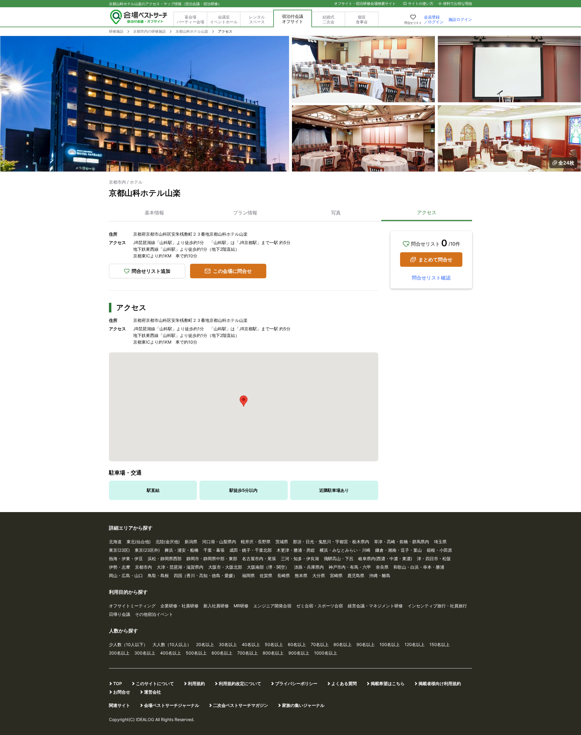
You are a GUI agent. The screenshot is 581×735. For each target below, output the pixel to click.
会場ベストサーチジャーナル (171, 705)
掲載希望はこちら (388, 683)
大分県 (318, 575)
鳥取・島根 (158, 575)
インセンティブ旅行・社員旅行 (437, 605)
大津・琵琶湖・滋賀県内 (180, 567)
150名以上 (439, 644)
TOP (117, 683)
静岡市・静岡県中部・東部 (211, 558)
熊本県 (301, 575)
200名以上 (119, 652)
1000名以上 (325, 652)
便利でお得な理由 (457, 3)
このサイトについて (155, 683)
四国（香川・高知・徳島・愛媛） (205, 575)
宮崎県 (336, 575)
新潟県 (191, 541)
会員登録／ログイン (434, 19)
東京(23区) (119, 550)
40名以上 (251, 644)
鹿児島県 (355, 575)
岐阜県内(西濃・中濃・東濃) (385, 558)
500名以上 (196, 652)
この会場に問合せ (232, 271)
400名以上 (170, 652)
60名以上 (297, 644)
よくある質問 (344, 683)
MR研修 (241, 605)
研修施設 (116, 31)
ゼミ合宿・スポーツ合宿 (319, 605)
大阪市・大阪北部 (225, 567)
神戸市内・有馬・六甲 (350, 567)
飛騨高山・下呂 (338, 558)
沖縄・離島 (379, 575)
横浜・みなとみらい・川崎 (345, 550)
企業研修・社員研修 (179, 605)
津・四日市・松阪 (434, 558)
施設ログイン (460, 19)
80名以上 (342, 644)
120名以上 (415, 644)
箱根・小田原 (439, 550)
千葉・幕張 (214, 550)
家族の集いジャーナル (303, 705)
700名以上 (247, 652)
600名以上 (222, 652)
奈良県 (382, 567)
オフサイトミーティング (132, 605)
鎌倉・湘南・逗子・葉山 (398, 550)
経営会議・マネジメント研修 (375, 605)
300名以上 (144, 652)
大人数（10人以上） (172, 644)
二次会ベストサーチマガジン (240, 705)
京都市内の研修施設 (149, 31)
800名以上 (273, 652)
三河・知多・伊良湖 (300, 558)
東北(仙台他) (138, 541)
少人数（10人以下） (128, 644)
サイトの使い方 (420, 3)
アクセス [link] (225, 31)
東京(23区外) (147, 550)
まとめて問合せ (435, 259)
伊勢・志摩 (119, 567)
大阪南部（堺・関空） (268, 567)
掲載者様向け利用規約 (440, 683)
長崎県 (283, 575)
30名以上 (228, 644)
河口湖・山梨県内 (219, 541)
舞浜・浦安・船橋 (182, 550)
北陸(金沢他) (168, 541)
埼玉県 (440, 541)
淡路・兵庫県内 (309, 567)
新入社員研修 (216, 605)
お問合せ (121, 691)
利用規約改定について (240, 683)
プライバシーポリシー (296, 683)
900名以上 (298, 652)
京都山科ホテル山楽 (192, 31)
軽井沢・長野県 (256, 541)
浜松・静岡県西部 (165, 558)
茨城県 (281, 541)
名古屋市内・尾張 (259, 558)
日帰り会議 (119, 614)
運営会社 (152, 691)
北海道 (115, 541)
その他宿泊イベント (154, 614)
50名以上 (274, 644)
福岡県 (248, 575)
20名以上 (205, 644)
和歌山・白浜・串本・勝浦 (418, 567)
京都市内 (143, 567)
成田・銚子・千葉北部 (250, 550)
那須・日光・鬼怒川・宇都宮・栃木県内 (331, 541)
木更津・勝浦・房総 (296, 550)
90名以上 (365, 644)
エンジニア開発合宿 (272, 605)
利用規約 (196, 683)
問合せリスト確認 (431, 278)
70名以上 (320, 644)
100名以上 (389, 644)
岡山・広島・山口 (126, 575)
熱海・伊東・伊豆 (126, 558)
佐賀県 (266, 575)
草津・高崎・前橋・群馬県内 (401, 541)
